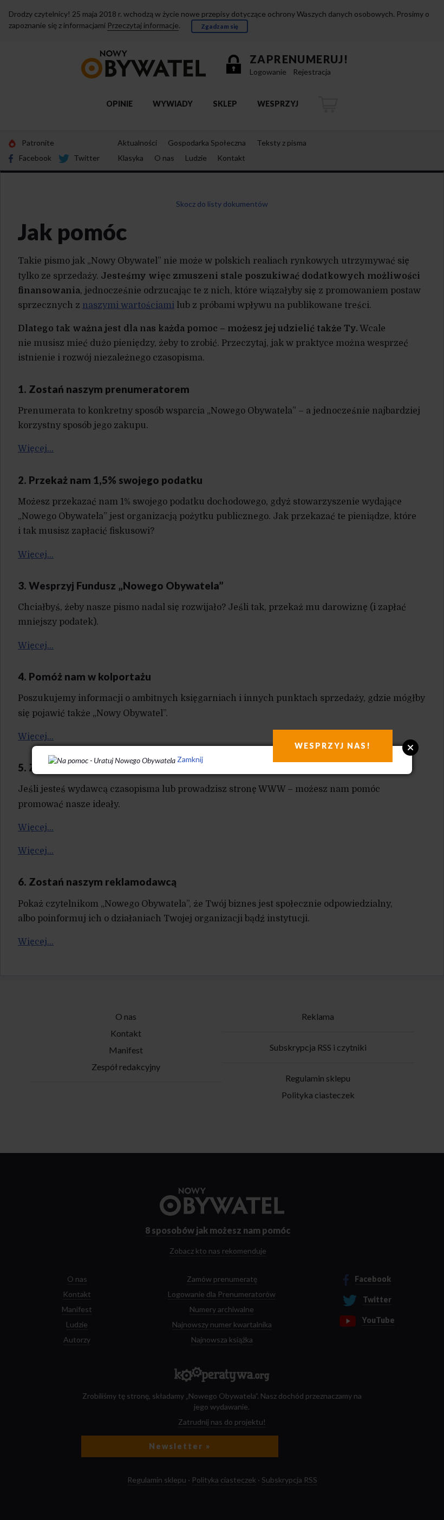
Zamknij (190, 759)
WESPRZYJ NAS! (333, 745)
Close (410, 747)
